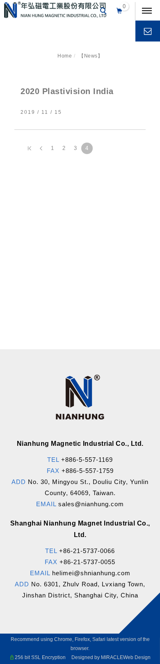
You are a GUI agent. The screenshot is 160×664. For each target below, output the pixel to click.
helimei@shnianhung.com (91, 572)
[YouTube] (142, 478)
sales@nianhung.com (91, 503)
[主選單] (147, 11)
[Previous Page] (41, 148)
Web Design (137, 657)
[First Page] (29, 148)
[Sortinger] (142, 518)
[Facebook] (142, 419)
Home (64, 56)
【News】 (91, 56)
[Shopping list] (120, 10)
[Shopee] (142, 498)
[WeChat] (142, 458)
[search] (105, 12)
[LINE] (142, 439)
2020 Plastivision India (67, 91)
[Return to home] (55, 10)
